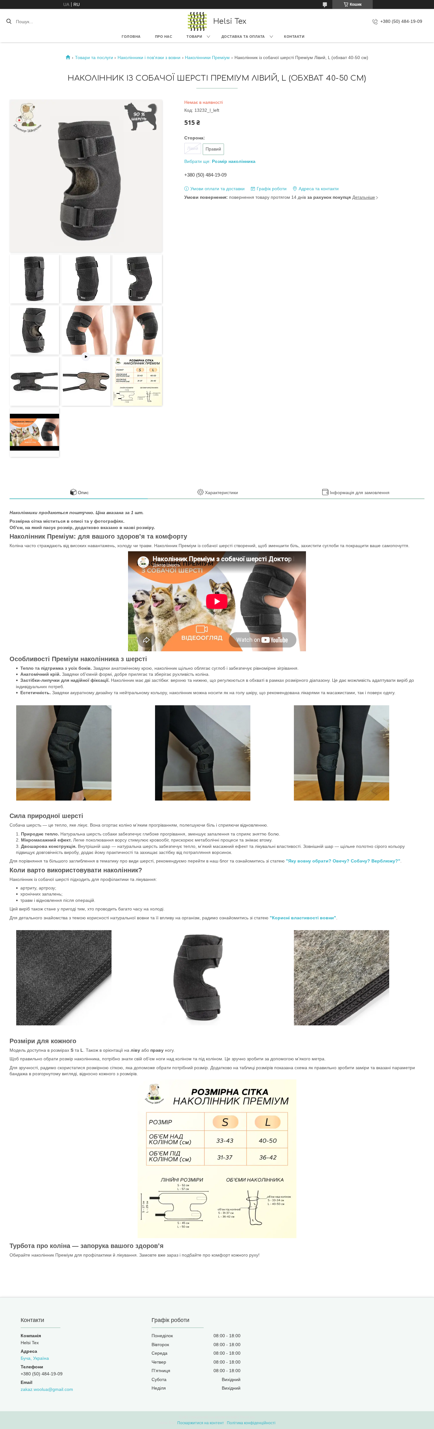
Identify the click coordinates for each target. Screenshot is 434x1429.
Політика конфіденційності (251, 1423)
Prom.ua (247, 1417)
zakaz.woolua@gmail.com (47, 1389)
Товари (194, 36)
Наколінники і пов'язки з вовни (149, 57)
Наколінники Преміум (207, 57)
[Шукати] (9, 21)
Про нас (164, 36)
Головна (131, 36)
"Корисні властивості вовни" (303, 917)
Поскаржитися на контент (200, 1423)
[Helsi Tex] (197, 21)
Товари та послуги (94, 57)
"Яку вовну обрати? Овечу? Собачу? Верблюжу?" (343, 860)
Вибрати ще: (219, 161)
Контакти (294, 36)
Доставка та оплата (243, 36)
